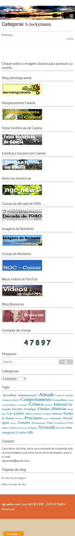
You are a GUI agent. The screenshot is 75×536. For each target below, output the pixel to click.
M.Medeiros (33, 428)
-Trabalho (23, 422)
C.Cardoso (58, 423)
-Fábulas (43, 409)
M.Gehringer (22, 428)
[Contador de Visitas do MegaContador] (37, 345)
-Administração (26, 395)
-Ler (9, 413)
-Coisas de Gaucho (64, 395)
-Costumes (22, 405)
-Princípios (32, 418)
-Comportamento (35, 399)
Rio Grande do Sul (14, 484)
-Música (29, 413)
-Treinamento (38, 422)
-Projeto (45, 419)
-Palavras (57, 413)
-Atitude (45, 394)
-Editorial (60, 404)
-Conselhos (59, 400)
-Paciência (47, 414)
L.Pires (12, 427)
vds (30, 432)
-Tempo (13, 423)
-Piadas (9, 418)
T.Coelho (21, 432)
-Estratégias (29, 409)
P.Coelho (60, 427)
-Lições (18, 413)
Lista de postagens (14, 478)
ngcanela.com (10, 504)
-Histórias (58, 409)
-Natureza (37, 413)
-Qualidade (55, 418)
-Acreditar (9, 395)
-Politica (19, 418)
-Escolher (17, 409)
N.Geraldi (46, 427)
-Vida (49, 422)
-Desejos (48, 405)
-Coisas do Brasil (10, 400)
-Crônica (36, 404)
